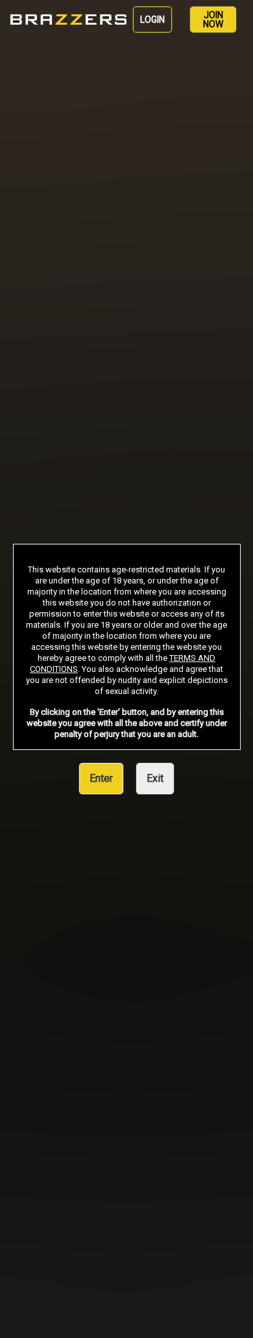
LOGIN (152, 19)
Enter (101, 778)
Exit (155, 778)
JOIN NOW (213, 19)
